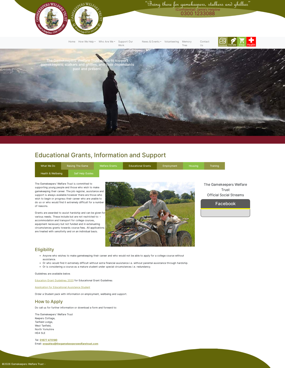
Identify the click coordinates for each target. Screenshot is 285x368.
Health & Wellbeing (51, 173)
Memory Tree (187, 43)
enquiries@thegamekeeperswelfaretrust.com (70, 343)
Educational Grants (140, 165)
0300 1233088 (198, 13)
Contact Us (204, 43)
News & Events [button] (151, 41)
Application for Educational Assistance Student (62, 287)
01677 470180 (48, 340)
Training (214, 165)
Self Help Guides (83, 173)
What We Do (48, 165)
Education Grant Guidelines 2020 (54, 280)
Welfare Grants (108, 165)
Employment (170, 165)
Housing (193, 165)
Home (71, 41)
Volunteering (171, 41)
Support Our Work (125, 43)
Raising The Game (77, 165)
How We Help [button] (86, 41)
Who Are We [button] (106, 41)
